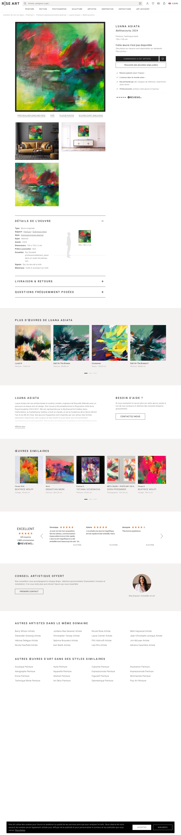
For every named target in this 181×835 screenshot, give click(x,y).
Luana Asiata (74, 15)
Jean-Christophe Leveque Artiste (146, 635)
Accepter (141, 827)
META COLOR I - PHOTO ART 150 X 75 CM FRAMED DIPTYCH (130, 486)
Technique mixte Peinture (27, 680)
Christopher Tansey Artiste (66, 635)
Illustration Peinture (140, 666)
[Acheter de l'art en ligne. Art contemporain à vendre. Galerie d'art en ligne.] (10, 3)
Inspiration (107, 9)
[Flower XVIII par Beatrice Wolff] (29, 470)
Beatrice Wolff (24, 489)
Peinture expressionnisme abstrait (51, 15)
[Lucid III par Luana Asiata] (33, 343)
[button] (42, 536)
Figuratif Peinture (100, 676)
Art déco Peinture (62, 680)
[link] (140, 3)
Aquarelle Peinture (62, 671)
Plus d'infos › (121, 51)
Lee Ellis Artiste (99, 645)
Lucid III (18, 363)
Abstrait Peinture (61, 676)
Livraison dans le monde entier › (132, 77)
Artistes (92, 9)
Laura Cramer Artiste (102, 635)
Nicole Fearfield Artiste (26, 645)
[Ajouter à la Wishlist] (162, 58)
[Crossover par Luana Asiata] (110, 343)
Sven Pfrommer (116, 489)
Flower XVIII (19, 486)
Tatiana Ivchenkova (88, 489)
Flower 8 (141, 486)
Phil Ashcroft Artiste (102, 640)
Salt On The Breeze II (139, 363)
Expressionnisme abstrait (32, 235)
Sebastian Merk (55, 489)
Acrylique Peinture (24, 666)
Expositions (125, 9)
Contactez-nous (130, 416)
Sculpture (77, 9)
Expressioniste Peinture (103, 671)
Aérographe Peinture (25, 671)
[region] (101, 536)
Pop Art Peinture (138, 680)
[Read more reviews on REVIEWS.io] (26, 544)
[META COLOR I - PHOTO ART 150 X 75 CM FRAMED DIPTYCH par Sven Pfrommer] (121, 470)
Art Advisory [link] (143, 9)
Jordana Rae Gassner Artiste (67, 631)
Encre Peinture (22, 676)
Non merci (163, 827)
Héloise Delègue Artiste (26, 640)
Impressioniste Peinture (142, 671)
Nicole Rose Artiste (101, 631)
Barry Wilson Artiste (25, 631)
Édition (43, 9)
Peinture (29, 9)
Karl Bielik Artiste (61, 645)
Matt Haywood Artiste (141, 631)
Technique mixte (39, 232)
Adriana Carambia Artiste (142, 645)
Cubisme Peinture (100, 666)
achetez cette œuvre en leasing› (139, 89)
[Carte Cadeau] (158, 3)
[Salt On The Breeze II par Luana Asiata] (148, 343)
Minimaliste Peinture (140, 676)
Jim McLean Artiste (139, 640)
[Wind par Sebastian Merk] (60, 470)
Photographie (59, 9)
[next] (163, 343)
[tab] (60, 221)
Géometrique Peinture (102, 680)
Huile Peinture (60, 666)
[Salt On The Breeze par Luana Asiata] (71, 343)
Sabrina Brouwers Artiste (65, 640)
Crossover (96, 363)
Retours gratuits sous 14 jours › (132, 73)
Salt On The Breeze (61, 363)
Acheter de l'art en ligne (13, 15)
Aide (52, 115)
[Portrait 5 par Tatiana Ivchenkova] (90, 470)
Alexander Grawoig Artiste (28, 635)
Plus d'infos (20, 830)
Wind (48, 486)
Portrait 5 (80, 486)
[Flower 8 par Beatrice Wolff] (152, 470)
